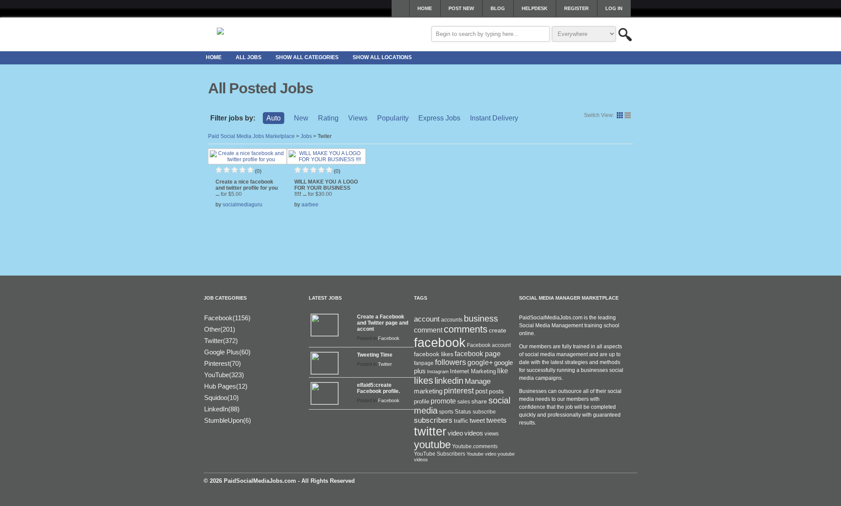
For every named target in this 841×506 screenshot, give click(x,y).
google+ (480, 362)
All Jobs (248, 57)
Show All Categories (307, 57)
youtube (432, 444)
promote (443, 401)
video (455, 433)
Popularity (393, 118)
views (491, 433)
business (481, 318)
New (301, 118)
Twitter (385, 364)
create (497, 330)
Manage (478, 381)
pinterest (459, 390)
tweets (496, 420)
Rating (328, 118)
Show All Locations (382, 57)
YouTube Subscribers (439, 454)
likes (423, 380)
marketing (428, 391)
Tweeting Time (374, 355)
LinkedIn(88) (222, 409)
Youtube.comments (475, 446)
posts (496, 391)
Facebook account (489, 345)
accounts (452, 320)
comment (428, 330)
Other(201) (219, 329)
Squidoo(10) (221, 397)
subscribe (484, 412)
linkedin (449, 381)
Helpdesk (535, 8)
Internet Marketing (473, 371)
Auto (273, 118)
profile (421, 401)
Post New (461, 8)
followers (450, 362)
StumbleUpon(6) (227, 420)
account (427, 319)
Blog (498, 8)
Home (424, 8)
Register (576, 8)
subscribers (433, 420)
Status (463, 411)
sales (463, 402)
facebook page (478, 353)
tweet (477, 420)
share (479, 401)
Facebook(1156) (227, 318)
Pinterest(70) (222, 363)
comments (466, 329)
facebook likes (433, 353)
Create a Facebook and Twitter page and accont (382, 323)
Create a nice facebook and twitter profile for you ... (247, 188)
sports (446, 412)
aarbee (309, 205)
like (502, 371)
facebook (440, 342)
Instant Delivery (494, 118)
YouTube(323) (224, 375)
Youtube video (481, 453)
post (481, 391)
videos (473, 433)
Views (357, 118)
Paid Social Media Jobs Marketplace (251, 136)
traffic (461, 421)
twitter (430, 431)
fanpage (424, 363)
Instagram (438, 371)
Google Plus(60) (227, 352)
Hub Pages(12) (225, 386)
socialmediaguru (242, 205)
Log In (613, 8)
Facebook (388, 338)
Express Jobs (439, 118)
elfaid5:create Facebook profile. (378, 388)
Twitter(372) (221, 340)
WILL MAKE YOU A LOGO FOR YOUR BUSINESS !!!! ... (326, 188)
